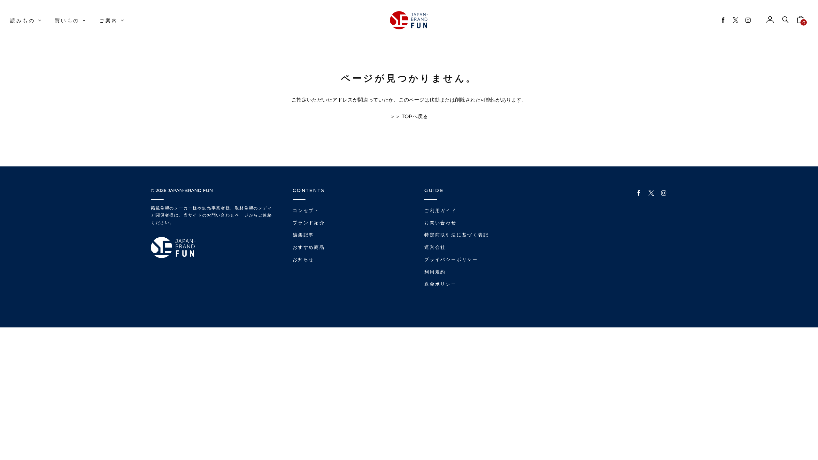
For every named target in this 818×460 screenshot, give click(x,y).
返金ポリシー (440, 284)
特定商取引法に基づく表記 (456, 235)
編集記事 (303, 235)
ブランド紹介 (309, 222)
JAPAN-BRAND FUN (190, 190)
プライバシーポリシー (451, 259)
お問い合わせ (440, 222)
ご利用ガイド (440, 210)
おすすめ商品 (309, 247)
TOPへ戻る (415, 116)
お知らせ (303, 259)
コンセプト (306, 210)
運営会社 (435, 247)
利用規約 (435, 272)
